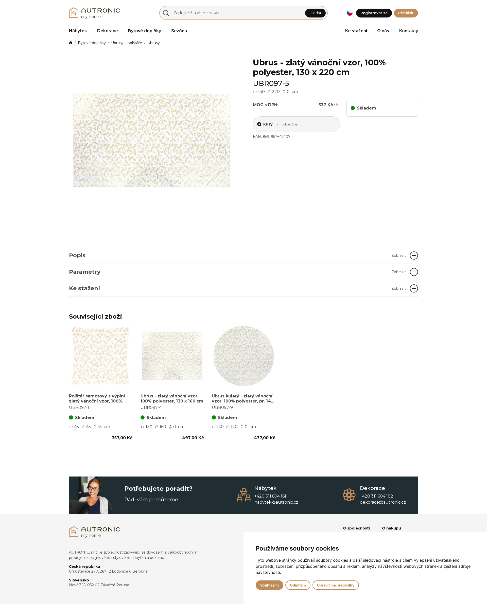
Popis (237, 255)
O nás (383, 30)
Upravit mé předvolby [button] (335, 585)
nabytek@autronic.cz (276, 502)
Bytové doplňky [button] (144, 30)
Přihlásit (406, 13)
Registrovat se (374, 13)
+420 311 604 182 (376, 496)
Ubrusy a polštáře (126, 43)
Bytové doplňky (92, 43)
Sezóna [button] (179, 30)
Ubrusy (153, 43)
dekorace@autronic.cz (383, 502)
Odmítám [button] (298, 585)
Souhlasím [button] (269, 585)
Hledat (315, 13)
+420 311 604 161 (270, 496)
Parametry (237, 271)
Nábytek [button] (78, 30)
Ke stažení (356, 30)
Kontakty (408, 30)
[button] (349, 13)
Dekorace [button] (107, 30)
